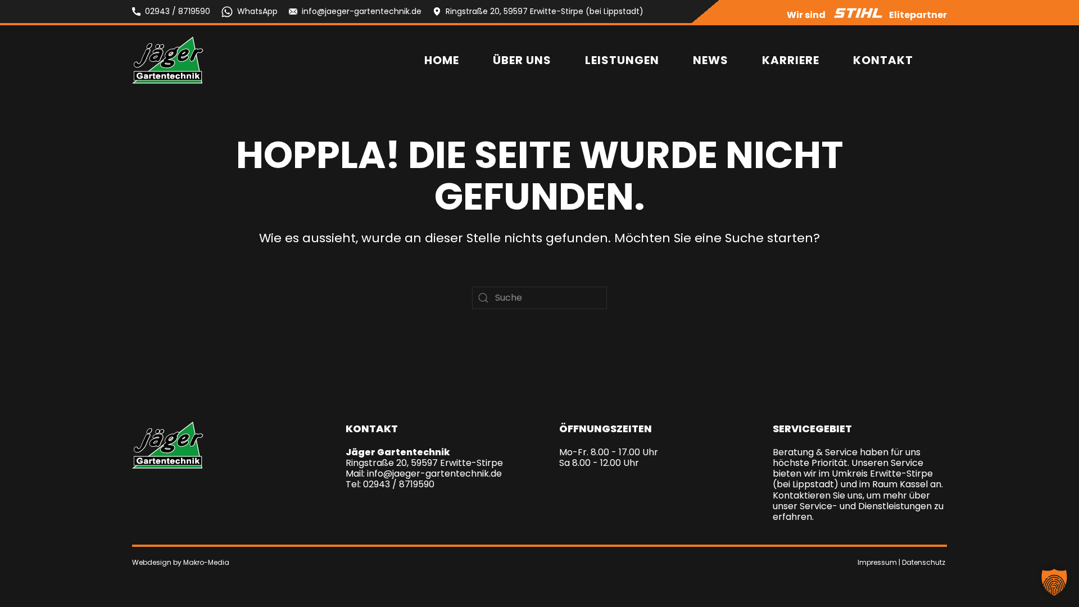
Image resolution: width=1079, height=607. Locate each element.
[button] (1054, 582)
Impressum (877, 562)
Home (441, 60)
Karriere (790, 60)
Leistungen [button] (622, 60)
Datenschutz (923, 562)
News (710, 60)
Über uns (522, 60)
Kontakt (883, 60)
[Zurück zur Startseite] (167, 60)
